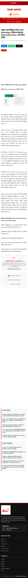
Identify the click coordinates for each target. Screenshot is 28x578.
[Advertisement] (14, 25)
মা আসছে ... (14, 3)
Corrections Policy (5, 548)
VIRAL (2, 571)
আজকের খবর (8, 19)
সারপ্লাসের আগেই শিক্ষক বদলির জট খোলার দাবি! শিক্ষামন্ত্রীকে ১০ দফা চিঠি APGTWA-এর (13, 461)
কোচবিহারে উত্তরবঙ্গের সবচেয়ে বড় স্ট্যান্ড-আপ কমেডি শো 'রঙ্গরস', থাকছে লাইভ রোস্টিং (13, 436)
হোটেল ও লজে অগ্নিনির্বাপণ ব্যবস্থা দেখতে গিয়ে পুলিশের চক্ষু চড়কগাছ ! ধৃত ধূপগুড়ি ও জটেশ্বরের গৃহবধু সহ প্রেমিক (13, 420)
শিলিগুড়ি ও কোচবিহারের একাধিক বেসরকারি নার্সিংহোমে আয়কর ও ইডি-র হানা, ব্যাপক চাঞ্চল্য (12, 457)
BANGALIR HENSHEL (5, 568)
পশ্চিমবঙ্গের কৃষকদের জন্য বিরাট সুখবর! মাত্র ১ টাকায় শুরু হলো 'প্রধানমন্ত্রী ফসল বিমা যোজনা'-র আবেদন (13, 415)
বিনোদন (8, 21)
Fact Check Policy (4, 551)
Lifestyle (3, 559)
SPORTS (3, 564)
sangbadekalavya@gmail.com (12, 528)
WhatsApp (11, 46)
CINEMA (3, 566)
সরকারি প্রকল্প (18, 21)
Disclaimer (3, 546)
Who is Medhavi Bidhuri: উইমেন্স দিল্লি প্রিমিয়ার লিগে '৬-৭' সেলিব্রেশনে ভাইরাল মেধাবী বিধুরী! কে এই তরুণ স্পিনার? (13, 431)
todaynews (4, 50)
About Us (3, 539)
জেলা (14, 19)
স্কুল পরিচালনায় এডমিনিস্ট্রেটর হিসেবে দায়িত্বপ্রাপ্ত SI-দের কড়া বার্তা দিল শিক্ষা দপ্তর (13, 452)
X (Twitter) (19, 46)
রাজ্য (17, 19)
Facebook (4, 46)
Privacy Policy (4, 544)
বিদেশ (24, 19)
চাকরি (13, 21)
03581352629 (8, 530)
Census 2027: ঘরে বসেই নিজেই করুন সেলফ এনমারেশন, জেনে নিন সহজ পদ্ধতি (11, 448)
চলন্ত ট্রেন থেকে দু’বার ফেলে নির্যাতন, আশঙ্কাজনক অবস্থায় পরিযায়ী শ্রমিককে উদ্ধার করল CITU (13, 425)
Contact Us (3, 542)
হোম (4, 19)
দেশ (20, 19)
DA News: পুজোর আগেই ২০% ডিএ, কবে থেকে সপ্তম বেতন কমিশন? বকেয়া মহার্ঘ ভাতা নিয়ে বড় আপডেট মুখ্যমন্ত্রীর (13, 467)
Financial (3, 562)
